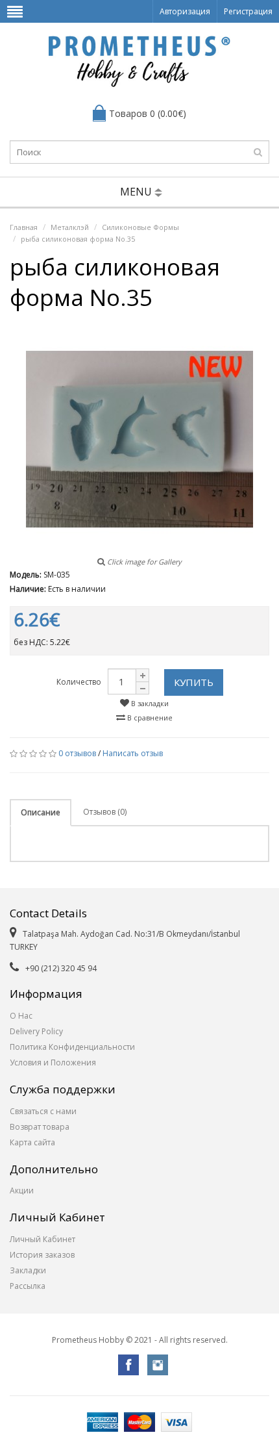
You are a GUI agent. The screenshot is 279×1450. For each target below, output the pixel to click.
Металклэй (70, 227)
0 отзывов (77, 753)
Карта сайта (32, 1142)
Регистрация (248, 11)
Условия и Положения (53, 1062)
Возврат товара (39, 1126)
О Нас (21, 1015)
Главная (24, 227)
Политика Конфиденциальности (72, 1046)
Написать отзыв (133, 753)
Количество (78, 681)
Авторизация (185, 11)
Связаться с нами (43, 1111)
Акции (22, 1190)
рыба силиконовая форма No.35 (78, 239)
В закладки (149, 703)
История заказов (42, 1254)
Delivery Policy (36, 1031)
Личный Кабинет (42, 1239)
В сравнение (149, 717)
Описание (40, 812)
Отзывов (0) (105, 811)
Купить (193, 682)
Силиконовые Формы (140, 227)
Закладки (28, 1270)
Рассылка (27, 1285)
